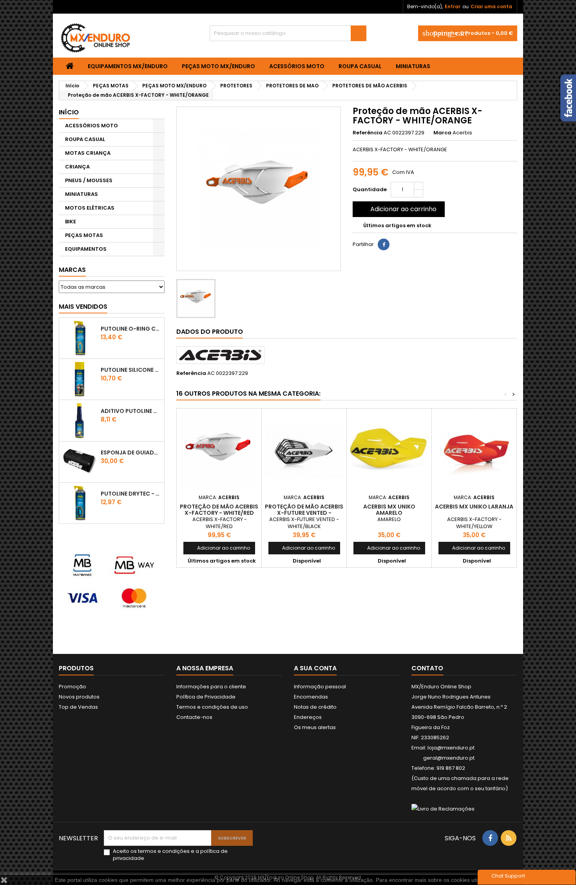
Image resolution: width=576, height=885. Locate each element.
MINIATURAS (413, 66)
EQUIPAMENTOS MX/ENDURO (128, 66)
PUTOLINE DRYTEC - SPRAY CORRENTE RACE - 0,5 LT (131, 493)
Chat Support (508, 876)
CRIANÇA (77, 166)
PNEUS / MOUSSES (88, 180)
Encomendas (311, 696)
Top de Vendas (78, 707)
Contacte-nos (194, 717)
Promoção (72, 686)
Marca (442, 132)
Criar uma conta (491, 6)
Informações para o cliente (211, 686)
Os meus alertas (315, 727)
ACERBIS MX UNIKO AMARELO (389, 510)
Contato (427, 668)
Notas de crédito (315, 707)
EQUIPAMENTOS (86, 249)
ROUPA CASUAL (360, 66)
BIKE (70, 221)
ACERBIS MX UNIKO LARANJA (474, 506)
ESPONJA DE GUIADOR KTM (131, 452)
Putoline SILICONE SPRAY (131, 370)
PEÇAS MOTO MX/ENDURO (218, 66)
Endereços (308, 717)
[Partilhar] (383, 244)
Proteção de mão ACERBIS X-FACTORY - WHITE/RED (219, 510)
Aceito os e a (170, 855)
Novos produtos (79, 696)
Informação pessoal (320, 686)
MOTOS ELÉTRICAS (89, 208)
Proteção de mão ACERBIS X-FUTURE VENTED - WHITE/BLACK (304, 513)
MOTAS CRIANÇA (87, 153)
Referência (367, 132)
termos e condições (164, 851)
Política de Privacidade (205, 696)
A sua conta (315, 668)
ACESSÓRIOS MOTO (296, 66)
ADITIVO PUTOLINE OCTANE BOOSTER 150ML (131, 411)
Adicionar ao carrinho (398, 209)
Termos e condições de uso (212, 707)
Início (69, 112)
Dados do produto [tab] (209, 331)
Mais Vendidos (83, 306)
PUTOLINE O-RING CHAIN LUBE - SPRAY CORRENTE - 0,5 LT (131, 329)
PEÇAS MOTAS (84, 235)
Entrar (452, 6)
